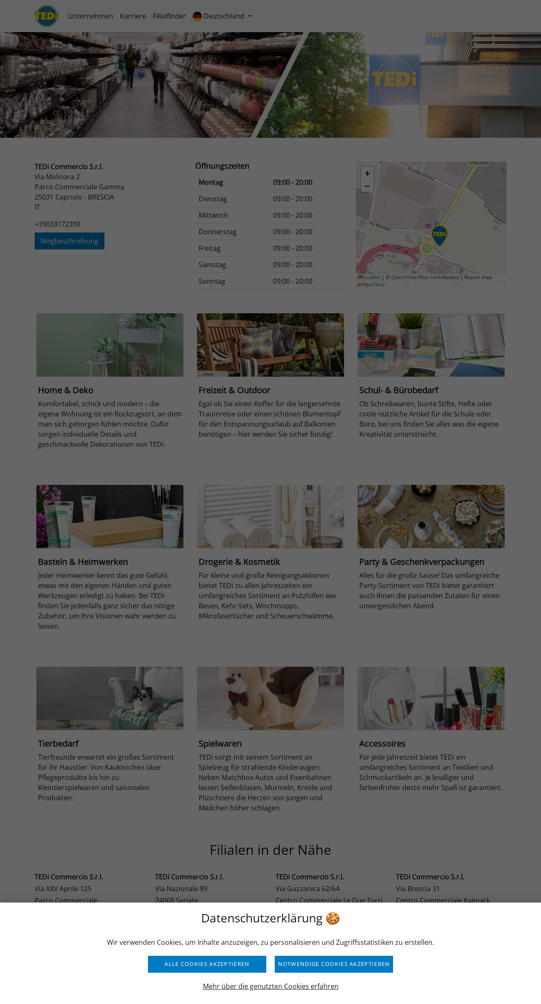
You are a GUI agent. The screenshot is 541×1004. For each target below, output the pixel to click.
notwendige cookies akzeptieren (334, 964)
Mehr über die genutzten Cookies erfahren (271, 986)
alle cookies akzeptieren (206, 964)
